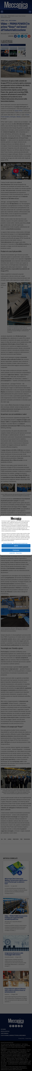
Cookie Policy (12, 553)
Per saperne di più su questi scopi (20, 543)
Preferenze (16, 550)
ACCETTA (16, 546)
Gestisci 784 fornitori (7, 543)
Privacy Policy (19, 553)
